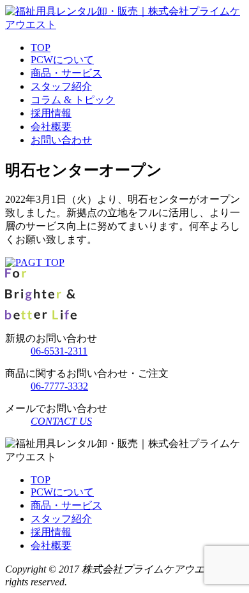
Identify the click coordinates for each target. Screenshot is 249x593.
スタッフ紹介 (61, 86)
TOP (40, 47)
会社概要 (51, 126)
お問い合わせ (61, 140)
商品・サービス (66, 73)
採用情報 (51, 113)
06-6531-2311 (59, 351)
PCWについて (62, 59)
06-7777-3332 (59, 386)
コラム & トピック (73, 99)
